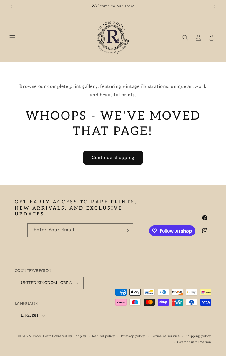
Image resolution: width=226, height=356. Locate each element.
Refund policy (103, 336)
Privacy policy (133, 336)
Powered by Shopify (69, 336)
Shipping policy (199, 336)
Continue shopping (113, 157)
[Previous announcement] (11, 6)
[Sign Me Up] (126, 230)
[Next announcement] (214, 6)
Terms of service (165, 336)
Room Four (42, 336)
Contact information (194, 342)
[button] (12, 37)
